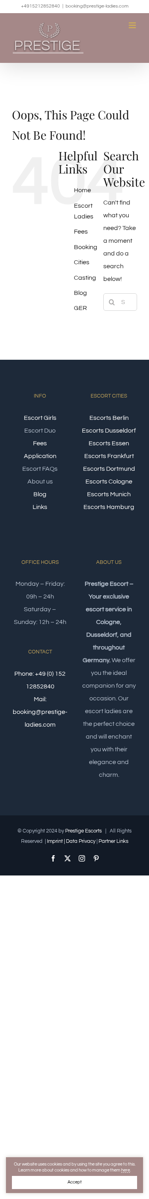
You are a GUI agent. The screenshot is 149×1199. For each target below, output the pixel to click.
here (125, 1170)
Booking (85, 247)
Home (82, 190)
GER (80, 308)
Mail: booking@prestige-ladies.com (40, 712)
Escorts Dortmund (109, 469)
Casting (85, 278)
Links (40, 507)
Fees (81, 231)
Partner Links (113, 841)
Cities (81, 262)
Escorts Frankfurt (109, 456)
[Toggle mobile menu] (133, 25)
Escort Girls (40, 418)
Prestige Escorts (83, 831)
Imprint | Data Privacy (71, 841)
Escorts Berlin (109, 418)
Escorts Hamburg (108, 507)
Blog (80, 293)
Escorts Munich (109, 494)
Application (40, 456)
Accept (75, 1182)
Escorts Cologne (108, 481)
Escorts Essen (109, 443)
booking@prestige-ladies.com (97, 6)
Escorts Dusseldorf (109, 430)
